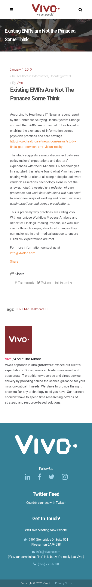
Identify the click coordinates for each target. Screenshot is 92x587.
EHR (18, 309)
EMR (25, 309)
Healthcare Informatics (32, 76)
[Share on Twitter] (44, 282)
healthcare (37, 309)
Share (14, 261)
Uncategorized (60, 76)
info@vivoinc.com (22, 253)
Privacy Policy (63, 583)
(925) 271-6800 (48, 564)
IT (47, 309)
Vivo (20, 83)
